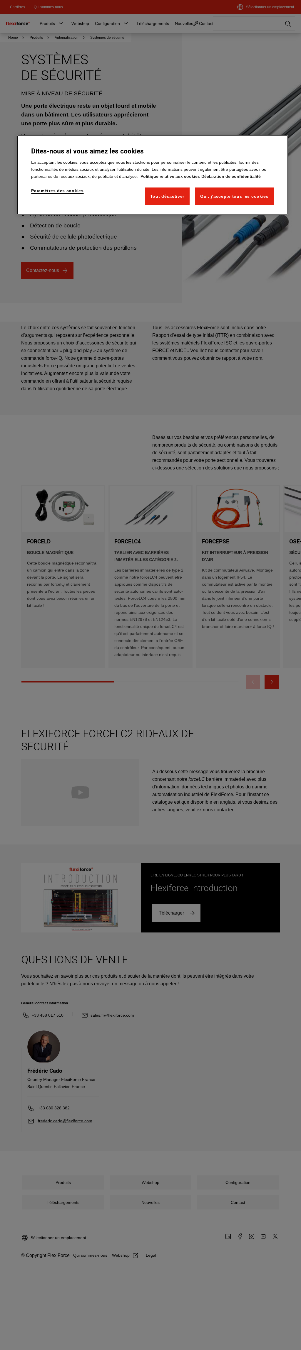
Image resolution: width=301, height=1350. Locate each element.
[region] (152, 175)
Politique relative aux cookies (170, 176)
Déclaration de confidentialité (231, 176)
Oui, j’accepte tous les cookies (234, 196)
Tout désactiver (167, 196)
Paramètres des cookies (57, 190)
